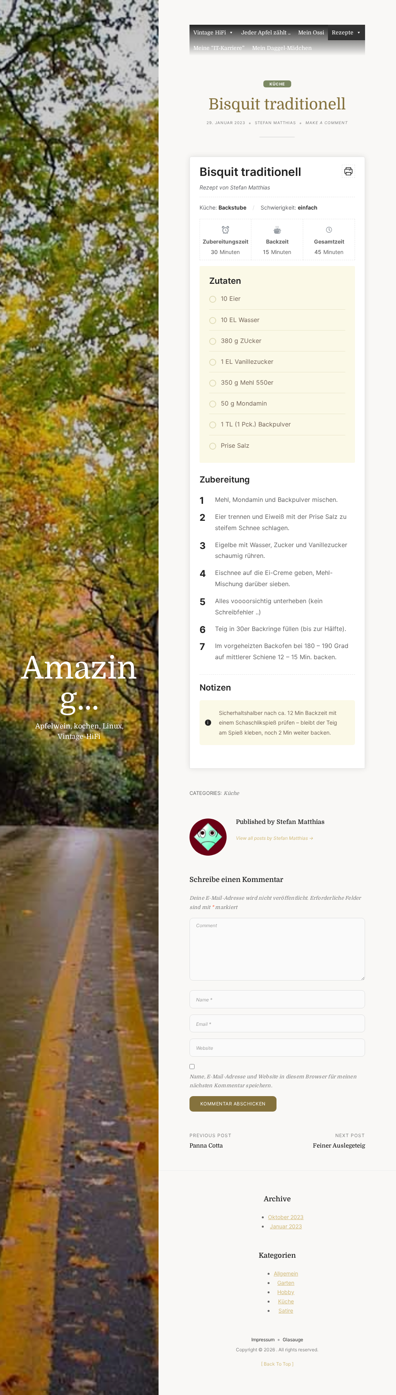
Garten (285, 1282)
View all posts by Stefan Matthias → (274, 838)
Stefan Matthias (275, 122)
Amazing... (79, 684)
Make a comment (327, 123)
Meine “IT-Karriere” (218, 48)
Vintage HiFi (209, 32)
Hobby (285, 1292)
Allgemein (286, 1273)
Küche (277, 84)
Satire (285, 1310)
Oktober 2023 (286, 1217)
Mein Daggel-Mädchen (282, 48)
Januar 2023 (286, 1226)
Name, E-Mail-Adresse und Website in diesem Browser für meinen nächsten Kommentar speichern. (273, 1081)
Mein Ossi (311, 32)
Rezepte (342, 32)
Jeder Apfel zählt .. (265, 32)
